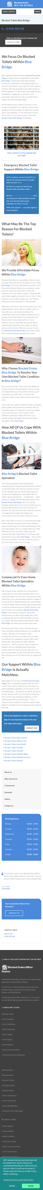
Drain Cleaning (8, 1019)
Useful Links (9, 1119)
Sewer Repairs (8, 1126)
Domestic (8, 792)
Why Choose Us (10, 779)
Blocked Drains (8, 1014)
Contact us (8, 806)
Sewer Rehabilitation (10, 1106)
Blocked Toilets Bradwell (14, 751)
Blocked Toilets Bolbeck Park (15, 741)
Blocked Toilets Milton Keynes (16, 738)
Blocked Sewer (8, 1091)
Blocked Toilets (8, 1080)
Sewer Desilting (8, 1136)
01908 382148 (15, 28)
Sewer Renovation (9, 1101)
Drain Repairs (7, 1040)
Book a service (9, 11)
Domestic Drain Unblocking (13, 1111)
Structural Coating (9, 1141)
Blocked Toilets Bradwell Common (18, 757)
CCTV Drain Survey (10, 1152)
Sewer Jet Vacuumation (12, 1147)
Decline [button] (12, 1186)
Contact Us (31, 728)
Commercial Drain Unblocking (14, 1055)
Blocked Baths (8, 1075)
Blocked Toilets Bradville (14, 748)
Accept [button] (31, 1186)
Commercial (9, 786)
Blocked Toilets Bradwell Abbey (16, 754)
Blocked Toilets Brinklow (14, 761)
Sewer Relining (8, 1131)
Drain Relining (8, 1045)
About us (8, 772)
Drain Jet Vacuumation (11, 1050)
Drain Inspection (9, 1029)
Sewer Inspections (10, 1096)
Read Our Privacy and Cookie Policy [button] (18, 1180)
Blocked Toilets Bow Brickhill (15, 744)
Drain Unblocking (9, 1024)
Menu (37, 11)
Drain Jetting (7, 1034)
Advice (7, 799)
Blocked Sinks (8, 1070)
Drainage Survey (9, 1085)
